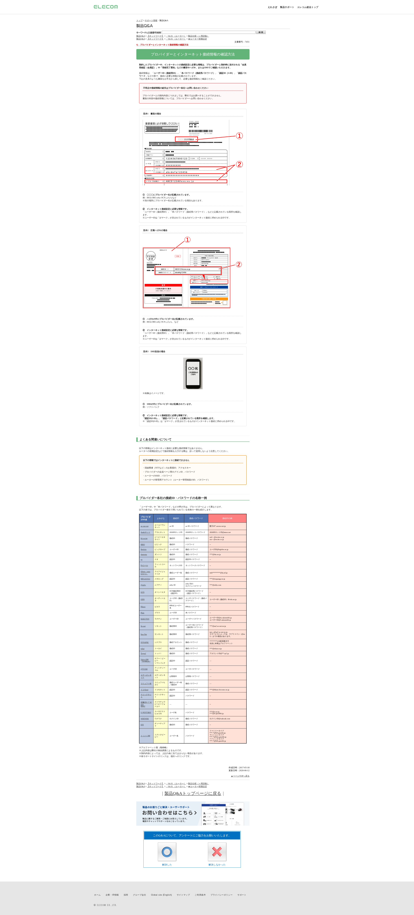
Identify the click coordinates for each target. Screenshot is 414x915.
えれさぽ (272, 7)
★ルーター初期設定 (197, 39)
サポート (241, 895)
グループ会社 (139, 895)
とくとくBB (145, 736)
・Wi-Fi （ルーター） (176, 36)
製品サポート (287, 7)
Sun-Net (144, 634)
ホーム (97, 895)
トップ (139, 20)
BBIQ (143, 545)
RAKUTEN (145, 619)
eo (141, 559)
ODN (143, 599)
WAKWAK (145, 719)
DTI (142, 725)
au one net (144, 526)
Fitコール (144, 565)
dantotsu (144, 554)
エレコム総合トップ (307, 7)
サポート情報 (151, 20)
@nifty (143, 585)
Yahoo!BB (144, 660)
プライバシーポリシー (222, 895)
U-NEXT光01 (146, 712)
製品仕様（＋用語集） (198, 36)
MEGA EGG (145, 579)
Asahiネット (145, 532)
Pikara (143, 607)
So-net (143, 626)
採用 (126, 895)
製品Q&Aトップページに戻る (192, 793)
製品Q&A (140, 36)
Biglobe (144, 549)
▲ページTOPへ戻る (240, 776)
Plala (142, 613)
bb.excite (144, 538)
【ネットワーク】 (155, 36)
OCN (142, 592)
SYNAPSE (145, 642)
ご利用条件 (200, 895)
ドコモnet (144, 690)
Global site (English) (161, 895)
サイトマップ (183, 895)
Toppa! (143, 653)
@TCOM (144, 669)
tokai (142, 649)
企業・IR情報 (112, 895)
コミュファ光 (146, 683)
